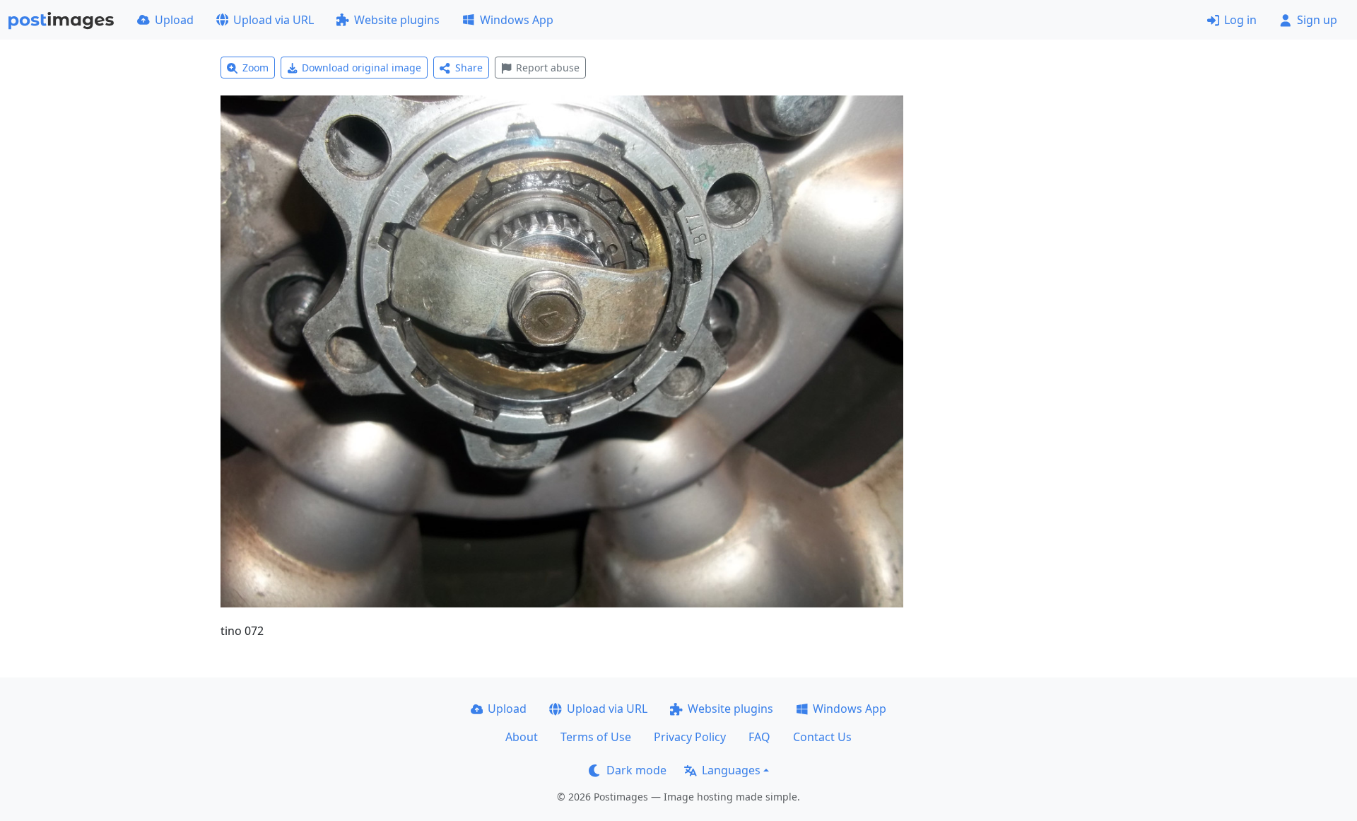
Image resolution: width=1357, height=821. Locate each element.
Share (469, 67)
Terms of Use (595, 737)
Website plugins (397, 20)
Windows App (516, 20)
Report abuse (548, 67)
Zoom (255, 67)
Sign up (1317, 20)
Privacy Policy (690, 737)
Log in (1240, 20)
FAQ (759, 737)
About (521, 737)
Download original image (361, 67)
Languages (731, 770)
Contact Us (822, 737)
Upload (174, 20)
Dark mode (636, 770)
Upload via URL (273, 20)
